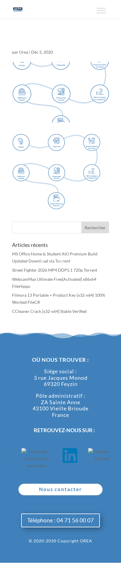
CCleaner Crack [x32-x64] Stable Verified (49, 311)
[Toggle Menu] (101, 12)
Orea (23, 52)
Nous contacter (60, 489)
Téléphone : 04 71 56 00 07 (60, 520)
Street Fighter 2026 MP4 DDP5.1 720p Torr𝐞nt (54, 270)
